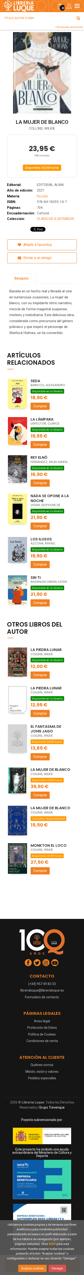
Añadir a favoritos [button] (37, 245)
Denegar (57, 1268)
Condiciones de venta (42, 1041)
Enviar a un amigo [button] (37, 258)
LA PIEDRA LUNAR (46, 649)
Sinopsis (21, 278)
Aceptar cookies (32, 1268)
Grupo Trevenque (52, 1107)
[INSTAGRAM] (45, 962)
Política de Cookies (42, 1034)
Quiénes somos (42, 1065)
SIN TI (36, 577)
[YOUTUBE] (54, 962)
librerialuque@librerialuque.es (42, 990)
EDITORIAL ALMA (50, 185)
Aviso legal (42, 1021)
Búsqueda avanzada (69, 27)
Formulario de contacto (42, 997)
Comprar (40, 406)
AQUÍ (52, 1244)
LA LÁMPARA (42, 419)
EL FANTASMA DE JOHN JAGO (46, 729)
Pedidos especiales (42, 1078)
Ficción (42, 196)
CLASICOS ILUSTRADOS (55, 219)
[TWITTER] (37, 962)
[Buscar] (78, 18)
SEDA (35, 381)
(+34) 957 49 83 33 (42, 984)
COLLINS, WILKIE (42, 128)
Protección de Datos (42, 1027)
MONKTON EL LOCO (48, 845)
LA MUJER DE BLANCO (50, 769)
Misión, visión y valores (42, 1071)
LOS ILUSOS (41, 539)
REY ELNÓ (39, 457)
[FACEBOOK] (28, 962)
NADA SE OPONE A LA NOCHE (50, 498)
